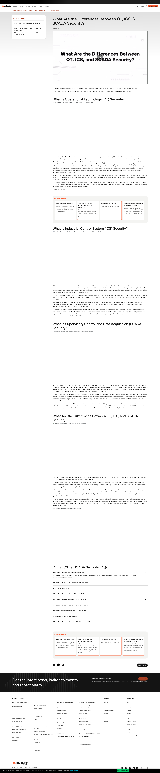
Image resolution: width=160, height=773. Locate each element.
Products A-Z (129, 718)
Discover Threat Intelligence (85, 744)
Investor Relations (108, 716)
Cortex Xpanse (60, 733)
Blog (127, 702)
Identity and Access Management (86, 707)
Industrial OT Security (17, 737)
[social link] (122, 768)
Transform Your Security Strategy (86, 741)
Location (106, 718)
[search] (135, 6)
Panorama (36, 721)
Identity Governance (83, 713)
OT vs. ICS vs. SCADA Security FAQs (24, 37)
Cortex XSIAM (60, 725)
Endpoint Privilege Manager (85, 710)
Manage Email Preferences (132, 716)
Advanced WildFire (16, 723)
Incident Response (83, 739)
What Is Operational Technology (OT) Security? (27, 23)
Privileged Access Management (86, 705)
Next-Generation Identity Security (87, 702)
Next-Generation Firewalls (40, 705)
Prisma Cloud (60, 718)
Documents (34, 767)
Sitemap (128, 726)
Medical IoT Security (16, 734)
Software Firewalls (38, 711)
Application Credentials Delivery (86, 726)
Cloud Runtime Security (62, 716)
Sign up (142, 678)
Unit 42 (128, 732)
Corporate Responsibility (109, 710)
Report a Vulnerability (131, 724)
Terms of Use (27, 767)
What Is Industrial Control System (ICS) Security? (27, 26)
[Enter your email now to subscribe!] (114, 679)
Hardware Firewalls (38, 708)
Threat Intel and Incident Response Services (89, 733)
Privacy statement (74, 770)
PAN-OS (35, 719)
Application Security (61, 710)
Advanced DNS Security (17, 726)
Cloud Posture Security (62, 713)
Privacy (13, 767)
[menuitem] (7, 6)
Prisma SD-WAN (37, 745)
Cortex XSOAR (60, 730)
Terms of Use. (95, 682)
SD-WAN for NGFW (38, 716)
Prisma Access (37, 739)
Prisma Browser (37, 742)
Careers (105, 705)
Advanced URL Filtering (17, 721)
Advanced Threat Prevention (18, 718)
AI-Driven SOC (60, 722)
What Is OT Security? (59, 190)
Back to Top (141, 665)
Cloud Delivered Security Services (20, 715)
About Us (106, 702)
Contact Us (106, 707)
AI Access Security (16, 711)
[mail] (63, 665)
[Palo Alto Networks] (6, 6)
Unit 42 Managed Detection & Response (65, 736)
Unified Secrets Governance (85, 724)
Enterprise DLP (37, 736)
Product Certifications (131, 721)
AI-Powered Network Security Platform (21, 702)
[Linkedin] (58, 665)
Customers (106, 713)
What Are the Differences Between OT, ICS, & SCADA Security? (44, 10)
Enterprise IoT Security (17, 732)
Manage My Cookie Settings (122, 770)
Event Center (129, 713)
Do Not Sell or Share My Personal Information (136, 735)
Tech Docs (129, 729)
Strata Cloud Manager (38, 713)
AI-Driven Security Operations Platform (66, 702)
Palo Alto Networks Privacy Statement (136, 681)
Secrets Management (84, 721)
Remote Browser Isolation (39, 747)
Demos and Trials (153, 6)
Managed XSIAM (60, 739)
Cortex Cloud (60, 707)
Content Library (130, 707)
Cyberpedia (15, 10)
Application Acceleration (39, 731)
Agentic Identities (83, 718)
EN (138, 6)
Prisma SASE (36, 728)
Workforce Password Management (86, 716)
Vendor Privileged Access (84, 729)
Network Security (23, 10)
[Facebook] (54, 665)
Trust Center (20, 767)
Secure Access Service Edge (40, 726)
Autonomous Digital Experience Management (43, 734)
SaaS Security (15, 740)
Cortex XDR (59, 728)
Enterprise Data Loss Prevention (19, 729)
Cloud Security (60, 705)
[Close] (158, 770)
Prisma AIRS (14, 709)
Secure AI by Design (17, 706)
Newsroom (106, 721)
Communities (129, 705)
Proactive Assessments (84, 736)
